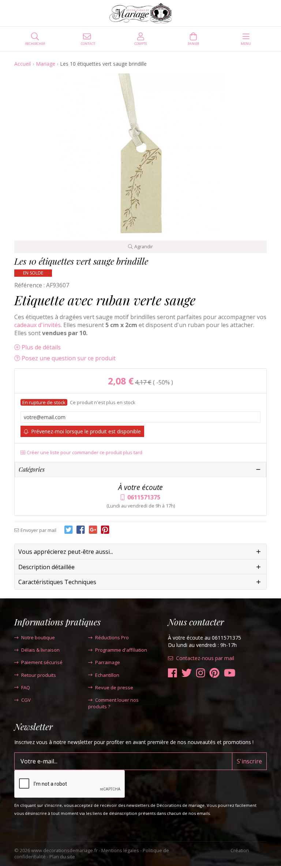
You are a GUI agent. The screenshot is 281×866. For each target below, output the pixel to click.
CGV (26, 700)
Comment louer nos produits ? (113, 703)
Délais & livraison (40, 650)
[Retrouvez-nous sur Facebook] (172, 673)
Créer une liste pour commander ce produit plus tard (84, 452)
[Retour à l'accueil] (140, 13)
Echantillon (107, 675)
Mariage (45, 63)
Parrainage (107, 662)
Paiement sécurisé (42, 662)
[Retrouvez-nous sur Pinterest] (214, 673)
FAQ (25, 687)
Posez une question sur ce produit (69, 358)
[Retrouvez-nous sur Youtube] (230, 673)
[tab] (140, 552)
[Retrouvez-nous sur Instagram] (200, 673)
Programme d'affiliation (121, 650)
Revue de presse (114, 687)
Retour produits (38, 675)
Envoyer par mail (38, 530)
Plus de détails (41, 347)
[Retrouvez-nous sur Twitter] (186, 673)
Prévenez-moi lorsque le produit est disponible (86, 431)
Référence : (29, 285)
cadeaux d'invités (37, 325)
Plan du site (62, 856)
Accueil (22, 63)
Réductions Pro (112, 637)
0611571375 (143, 497)
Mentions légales (120, 850)
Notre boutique (38, 637)
